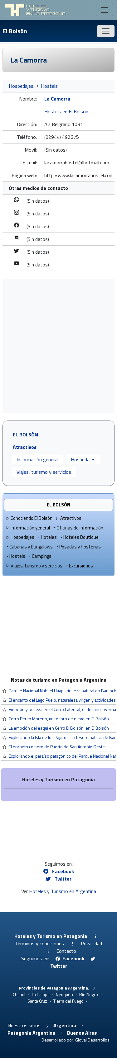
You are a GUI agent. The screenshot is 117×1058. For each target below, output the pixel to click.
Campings (41, 556)
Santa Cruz (37, 1001)
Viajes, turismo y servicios (44, 472)
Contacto (66, 951)
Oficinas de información (79, 527)
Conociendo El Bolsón (31, 518)
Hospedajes (21, 86)
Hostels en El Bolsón (66, 111)
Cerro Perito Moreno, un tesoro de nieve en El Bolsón (59, 718)
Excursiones (81, 565)
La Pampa (41, 994)
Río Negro (88, 994)
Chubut (19, 994)
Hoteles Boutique (81, 537)
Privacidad (91, 943)
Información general (37, 459)
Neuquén (64, 994)
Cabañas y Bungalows (31, 546)
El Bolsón (14, 31)
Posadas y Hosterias (80, 546)
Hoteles (49, 537)
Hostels (49, 86)
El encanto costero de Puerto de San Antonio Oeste (57, 746)
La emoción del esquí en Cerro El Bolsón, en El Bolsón (59, 728)
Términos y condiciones (39, 943)
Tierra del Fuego (68, 1001)
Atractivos (70, 518)
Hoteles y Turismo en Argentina (62, 891)
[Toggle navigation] (104, 10)
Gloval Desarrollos (92, 1040)
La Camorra (28, 59)
